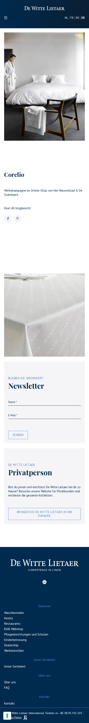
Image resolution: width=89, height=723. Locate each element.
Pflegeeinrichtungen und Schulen (26, 634)
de (83, 18)
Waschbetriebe (14, 613)
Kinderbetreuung (15, 640)
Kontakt (9, 703)
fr (71, 18)
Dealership (11, 645)
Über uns (10, 682)
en (77, 18)
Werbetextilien (14, 651)
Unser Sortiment (15, 666)
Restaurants (12, 624)
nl (66, 18)
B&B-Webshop (13, 629)
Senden (18, 435)
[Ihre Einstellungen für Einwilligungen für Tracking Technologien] (7, 716)
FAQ (7, 688)
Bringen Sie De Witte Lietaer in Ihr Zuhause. (44, 514)
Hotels (8, 618)
